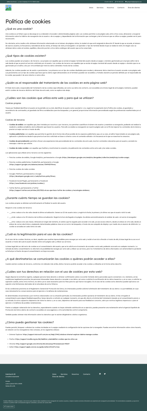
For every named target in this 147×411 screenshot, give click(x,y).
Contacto (86, 374)
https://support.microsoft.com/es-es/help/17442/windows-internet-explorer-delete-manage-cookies (60, 334)
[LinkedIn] (100, 374)
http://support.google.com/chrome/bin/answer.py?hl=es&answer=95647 (43, 344)
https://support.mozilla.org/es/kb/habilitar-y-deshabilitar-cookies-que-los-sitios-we (46, 339)
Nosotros (75, 374)
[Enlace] (8, 8)
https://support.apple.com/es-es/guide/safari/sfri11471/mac (37, 347)
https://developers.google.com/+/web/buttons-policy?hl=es (32, 176)
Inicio (54, 374)
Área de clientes (58, 377)
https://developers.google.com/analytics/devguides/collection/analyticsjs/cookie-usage (95, 157)
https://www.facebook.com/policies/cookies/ (27, 183)
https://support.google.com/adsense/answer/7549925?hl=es (32, 164)
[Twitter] (105, 374)
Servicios (64, 374)
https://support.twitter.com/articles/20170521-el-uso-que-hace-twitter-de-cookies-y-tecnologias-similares (49, 190)
